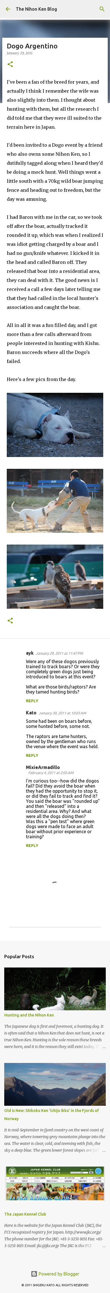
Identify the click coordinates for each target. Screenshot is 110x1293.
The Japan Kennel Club (25, 1214)
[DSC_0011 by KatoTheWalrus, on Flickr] (55, 531)
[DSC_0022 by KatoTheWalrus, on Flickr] (55, 455)
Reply (32, 701)
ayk (30, 653)
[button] (10, 64)
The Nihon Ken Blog (36, 9)
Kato (31, 712)
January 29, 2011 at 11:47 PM (59, 653)
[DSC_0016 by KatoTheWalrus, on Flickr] (55, 607)
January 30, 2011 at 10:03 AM (62, 713)
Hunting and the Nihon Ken (29, 1015)
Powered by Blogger (58, 1273)
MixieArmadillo (43, 767)
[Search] (102, 9)
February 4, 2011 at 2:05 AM (50, 773)
